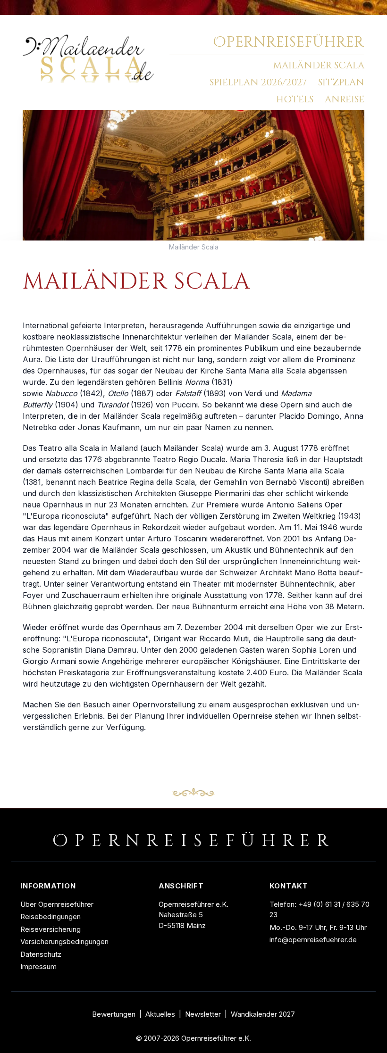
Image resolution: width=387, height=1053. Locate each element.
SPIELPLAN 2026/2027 (258, 82)
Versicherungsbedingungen (64, 941)
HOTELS (294, 99)
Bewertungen (113, 1014)
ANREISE (344, 99)
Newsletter (203, 1014)
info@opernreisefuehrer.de (313, 939)
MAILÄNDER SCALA (318, 65)
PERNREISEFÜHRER (288, 42)
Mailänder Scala (194, 247)
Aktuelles (160, 1014)
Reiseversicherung (50, 929)
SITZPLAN (341, 82)
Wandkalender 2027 (263, 1014)
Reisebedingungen (50, 916)
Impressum (38, 966)
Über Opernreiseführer (56, 904)
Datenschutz (40, 954)
